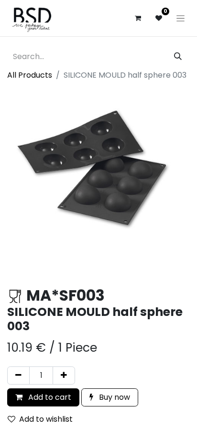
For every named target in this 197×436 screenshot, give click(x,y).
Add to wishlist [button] (46, 419)
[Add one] (64, 375)
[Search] (178, 57)
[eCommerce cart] (137, 18)
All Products (29, 75)
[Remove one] (18, 375)
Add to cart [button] (48, 397)
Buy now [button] (113, 397)
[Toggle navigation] (180, 18)
